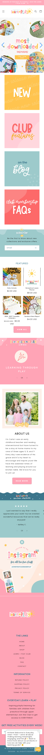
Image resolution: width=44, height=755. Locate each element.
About (22, 646)
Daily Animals (12, 288)
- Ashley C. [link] (21, 524)
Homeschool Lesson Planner (32, 289)
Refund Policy (22, 680)
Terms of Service (22, 692)
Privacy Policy (22, 688)
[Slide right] (26, 377)
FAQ (22, 662)
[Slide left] (17, 377)
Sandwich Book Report (32, 316)
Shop (22, 650)
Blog (22, 658)
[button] (3, 11)
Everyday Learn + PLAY (23, 748)
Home (22, 642)
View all (22, 329)
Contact (22, 666)
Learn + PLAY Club (22, 654)
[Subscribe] (35, 247)
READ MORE (22, 481)
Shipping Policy (22, 684)
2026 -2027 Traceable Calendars (12, 317)
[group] (22, 45)
